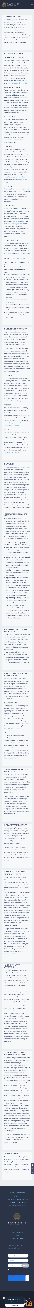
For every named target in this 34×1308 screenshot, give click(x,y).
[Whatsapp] (32, 1172)
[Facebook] (32, 1165)
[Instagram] (32, 1168)
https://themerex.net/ (12, 22)
